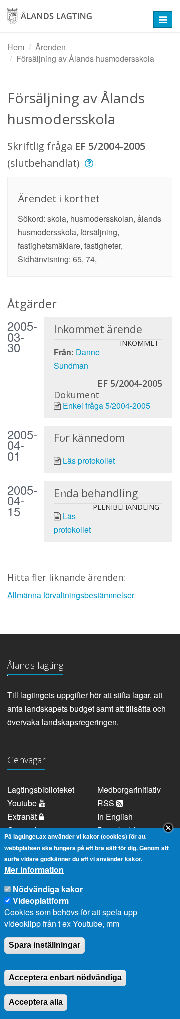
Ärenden (51, 47)
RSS (107, 803)
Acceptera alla (36, 1002)
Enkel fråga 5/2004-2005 (106, 405)
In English (115, 816)
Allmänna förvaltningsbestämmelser (71, 595)
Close (168, 828)
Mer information (34, 869)
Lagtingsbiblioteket (41, 789)
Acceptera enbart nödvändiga (65, 977)
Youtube (23, 803)
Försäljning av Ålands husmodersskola (85, 58)
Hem (16, 47)
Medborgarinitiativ (129, 789)
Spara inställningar (44, 945)
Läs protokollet (89, 460)
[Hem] (75, 19)
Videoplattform (41, 900)
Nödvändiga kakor (48, 889)
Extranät (23, 816)
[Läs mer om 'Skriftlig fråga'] (90, 163)
